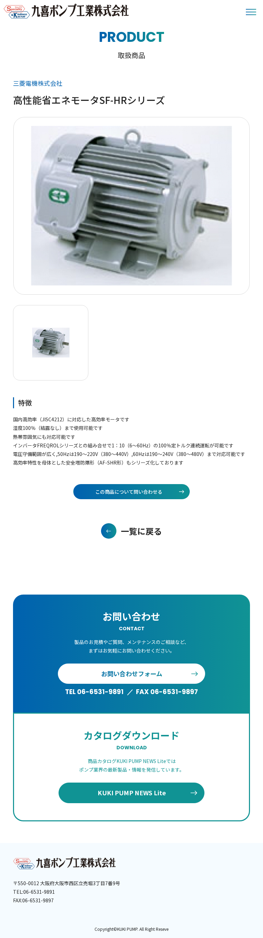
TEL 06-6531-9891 (94, 691)
